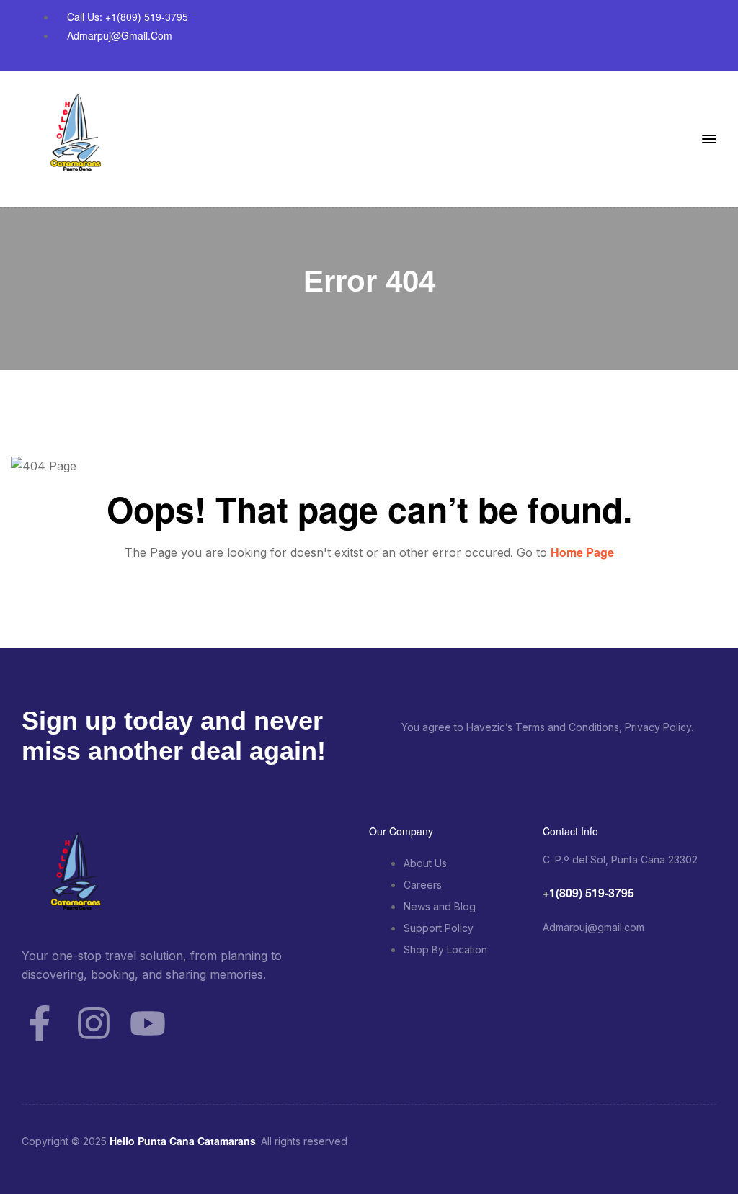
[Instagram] (94, 1023)
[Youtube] (148, 1023)
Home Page (582, 552)
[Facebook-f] (40, 1023)
